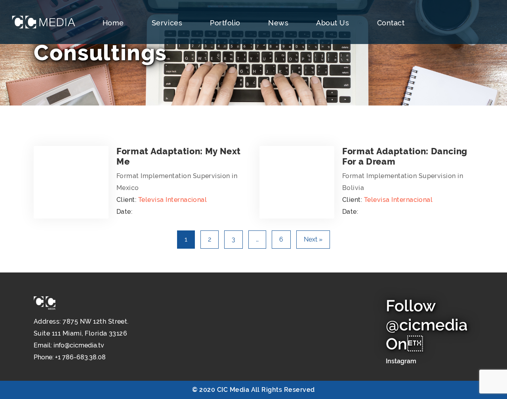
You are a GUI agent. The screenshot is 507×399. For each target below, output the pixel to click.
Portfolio (225, 23)
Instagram (401, 361)
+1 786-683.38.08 (80, 357)
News (278, 23)
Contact (391, 23)
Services (167, 23)
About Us (332, 23)
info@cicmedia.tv (78, 345)
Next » (313, 239)
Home (113, 23)
